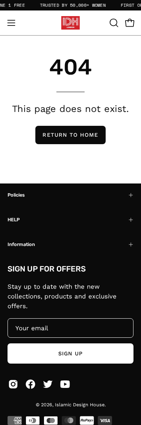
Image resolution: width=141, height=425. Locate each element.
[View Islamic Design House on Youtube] (65, 384)
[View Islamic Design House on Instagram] (13, 384)
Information (21, 244)
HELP (14, 219)
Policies (16, 195)
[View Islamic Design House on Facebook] (30, 384)
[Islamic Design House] (70, 23)
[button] (113, 23)
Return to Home (70, 135)
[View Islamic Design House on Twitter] (47, 384)
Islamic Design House (80, 404)
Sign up (70, 353)
